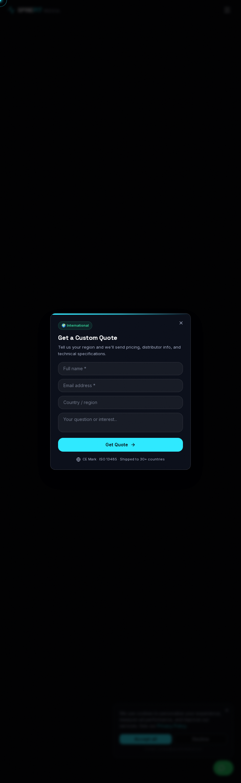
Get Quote (116, 444)
